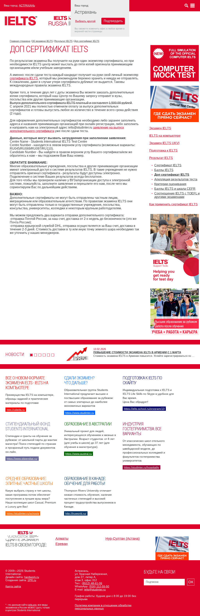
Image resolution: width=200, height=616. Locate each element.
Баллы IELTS (163, 170)
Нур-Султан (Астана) (122, 539)
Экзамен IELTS (160, 128)
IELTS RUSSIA (65, 21)
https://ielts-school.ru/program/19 (144, 408)
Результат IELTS (63, 41)
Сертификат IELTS (167, 165)
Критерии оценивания (170, 184)
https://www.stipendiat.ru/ (22, 458)
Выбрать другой (85, 21)
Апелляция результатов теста (175, 179)
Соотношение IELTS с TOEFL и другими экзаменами (177, 195)
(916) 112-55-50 (99, 586)
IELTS (21, 21)
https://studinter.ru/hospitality (141, 467)
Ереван (61, 544)
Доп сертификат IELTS (86, 41)
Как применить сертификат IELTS (173, 204)
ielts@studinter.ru (95, 589)
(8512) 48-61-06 (92, 583)
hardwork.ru (31, 577)
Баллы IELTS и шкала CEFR (175, 188)
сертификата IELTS (24, 78)
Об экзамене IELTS (42, 41)
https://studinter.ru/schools (23, 513)
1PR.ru (32, 580)
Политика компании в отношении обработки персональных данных (103, 607)
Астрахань (27, 5)
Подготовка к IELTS (163, 150)
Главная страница (20, 41)
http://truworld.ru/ (75, 513)
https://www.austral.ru (78, 453)
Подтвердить (113, 21)
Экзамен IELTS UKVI (164, 143)
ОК (190, 582)
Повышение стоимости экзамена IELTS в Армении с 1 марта (137, 352)
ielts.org (32, 605)
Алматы (61, 539)
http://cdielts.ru (16, 409)
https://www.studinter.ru (79, 412)
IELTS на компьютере (164, 135)
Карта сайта (13, 586)
